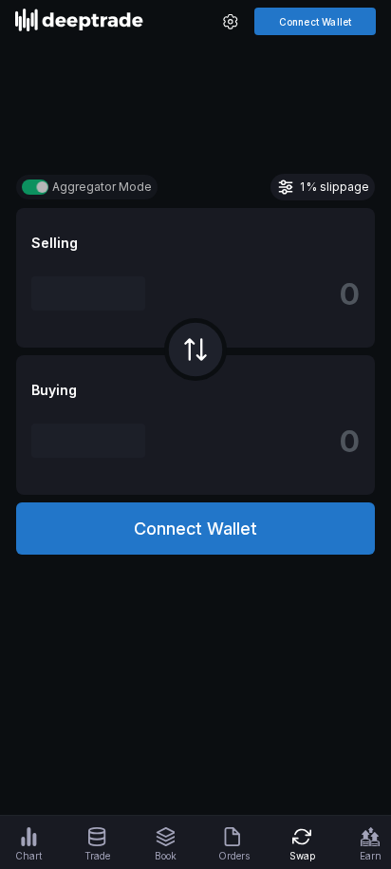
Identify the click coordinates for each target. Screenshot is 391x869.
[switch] (35, 187)
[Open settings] (230, 23)
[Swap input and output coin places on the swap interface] (195, 349)
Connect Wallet (315, 22)
